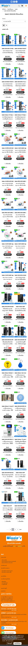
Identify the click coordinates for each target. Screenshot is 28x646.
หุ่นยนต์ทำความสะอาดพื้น (6, 572)
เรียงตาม (4, 18)
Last (20, 529)
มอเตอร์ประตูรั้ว (4, 588)
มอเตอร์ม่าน (3, 591)
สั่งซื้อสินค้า (8, 59)
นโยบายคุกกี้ (10, 640)
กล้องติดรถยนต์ (4, 565)
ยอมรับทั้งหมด (17, 643)
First (8, 529)
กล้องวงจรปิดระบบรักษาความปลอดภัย (9, 561)
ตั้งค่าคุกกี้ (9, 643)
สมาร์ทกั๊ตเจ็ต (3, 576)
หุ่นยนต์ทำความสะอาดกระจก (7, 570)
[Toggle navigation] (26, 5)
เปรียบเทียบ (8, 64)
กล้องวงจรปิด (4, 560)
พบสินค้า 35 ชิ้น (5, 29)
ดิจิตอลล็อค (4, 581)
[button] (18, 6)
